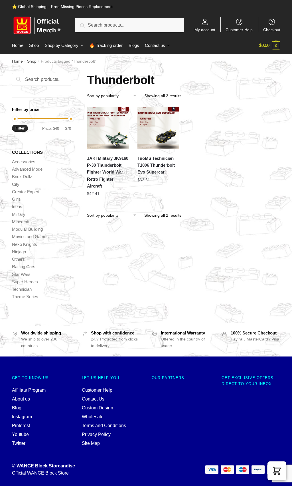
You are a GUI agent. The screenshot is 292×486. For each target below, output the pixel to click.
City (15, 184)
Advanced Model (27, 169)
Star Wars (21, 274)
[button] (276, 470)
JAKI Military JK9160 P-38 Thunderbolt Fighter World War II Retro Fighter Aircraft (107, 172)
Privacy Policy (96, 434)
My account (204, 29)
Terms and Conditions (104, 425)
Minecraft (20, 221)
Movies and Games (30, 236)
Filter (20, 128)
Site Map (91, 443)
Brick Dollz (22, 176)
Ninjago (19, 251)
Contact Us (93, 399)
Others (18, 259)
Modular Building (27, 229)
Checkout (271, 29)
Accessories (23, 161)
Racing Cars (23, 266)
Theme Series (25, 296)
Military (18, 214)
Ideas (17, 206)
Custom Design (97, 407)
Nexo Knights (24, 244)
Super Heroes (25, 281)
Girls (16, 199)
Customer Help (239, 29)
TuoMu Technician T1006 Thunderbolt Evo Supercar (156, 165)
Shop (31, 61)
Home (17, 61)
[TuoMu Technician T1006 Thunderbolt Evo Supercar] (158, 128)
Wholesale (93, 416)
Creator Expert (25, 191)
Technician (22, 289)
